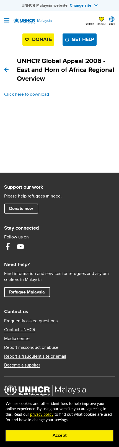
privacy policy (41, 415)
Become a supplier (22, 365)
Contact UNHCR (19, 330)
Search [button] (90, 23)
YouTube (20, 246)
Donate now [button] (21, 208)
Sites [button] (112, 23)
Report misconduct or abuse (31, 347)
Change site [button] (80, 5)
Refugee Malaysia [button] (29, 292)
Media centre (17, 339)
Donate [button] (101, 24)
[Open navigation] (6, 20)
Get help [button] (81, 40)
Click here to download (26, 94)
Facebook (7, 246)
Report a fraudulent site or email (35, 356)
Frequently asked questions (31, 321)
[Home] (32, 21)
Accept (60, 435)
